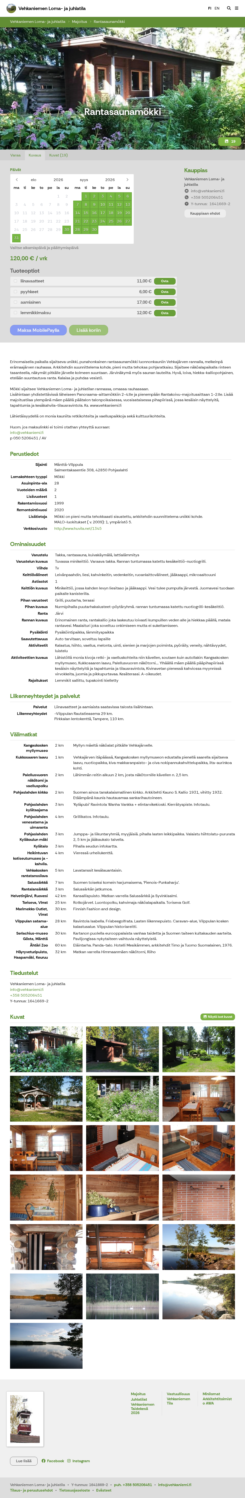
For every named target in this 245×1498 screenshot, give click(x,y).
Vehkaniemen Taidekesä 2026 (142, 1408)
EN (217, 8)
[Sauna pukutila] (46, 1197)
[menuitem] (229, 8)
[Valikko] (237, 8)
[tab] (93, 281)
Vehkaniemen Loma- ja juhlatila (37, 21)
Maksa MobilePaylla (38, 330)
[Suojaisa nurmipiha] (122, 1049)
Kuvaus (35, 155)
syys (84, 179)
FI (209, 8)
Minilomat (211, 1394)
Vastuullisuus (178, 1394)
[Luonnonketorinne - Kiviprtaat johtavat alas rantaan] (122, 1099)
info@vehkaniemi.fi (27, 432)
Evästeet (103, 1490)
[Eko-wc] (122, 1247)
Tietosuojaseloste (74, 1490)
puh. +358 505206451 (133, 1484)
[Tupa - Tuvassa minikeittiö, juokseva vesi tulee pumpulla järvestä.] (122, 1148)
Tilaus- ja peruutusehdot (31, 1490)
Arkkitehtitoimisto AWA (217, 1401)
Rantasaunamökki (109, 21)
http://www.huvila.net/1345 (78, 528)
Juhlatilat (139, 1399)
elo (33, 179)
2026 (58, 179)
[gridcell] (16, 196)
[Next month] (127, 180)
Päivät (15, 169)
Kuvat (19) (58, 155)
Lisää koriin (89, 330)
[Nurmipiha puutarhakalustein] (198, 1049)
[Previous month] (16, 180)
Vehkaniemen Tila (178, 1401)
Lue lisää (24, 1460)
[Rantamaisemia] (46, 1296)
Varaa (15, 155)
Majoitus (79, 21)
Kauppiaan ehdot (205, 213)
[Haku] (229, 8)
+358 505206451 (26, 995)
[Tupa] (198, 1099)
